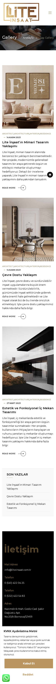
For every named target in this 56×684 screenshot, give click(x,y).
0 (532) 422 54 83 (14, 596)
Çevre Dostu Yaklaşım (19, 275)
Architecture (21, 134)
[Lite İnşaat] (21, 12)
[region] (28, 655)
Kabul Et (29, 663)
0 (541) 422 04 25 (14, 583)
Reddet (28, 674)
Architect (8, 134)
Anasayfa (28, 37)
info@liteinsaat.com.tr (17, 570)
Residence (45, 134)
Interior (34, 134)
